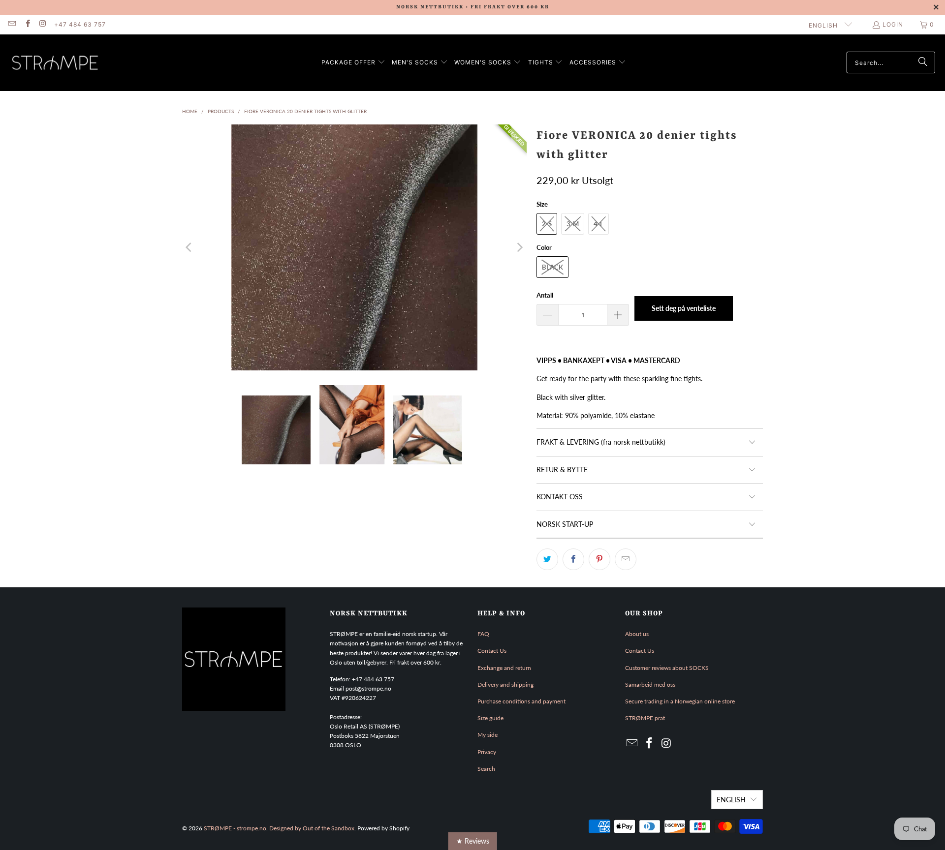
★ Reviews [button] (472, 841)
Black (552, 267)
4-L (598, 224)
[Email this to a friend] (625, 559)
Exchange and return (504, 667)
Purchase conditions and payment (521, 701)
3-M (573, 224)
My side (487, 734)
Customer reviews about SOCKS (667, 667)
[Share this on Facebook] (573, 559)
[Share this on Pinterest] (599, 559)
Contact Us (491, 650)
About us (637, 634)
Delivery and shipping (505, 684)
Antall (544, 295)
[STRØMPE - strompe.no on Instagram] (42, 24)
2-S (547, 224)
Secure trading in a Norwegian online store (680, 701)
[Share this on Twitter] (547, 559)
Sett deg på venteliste (684, 308)
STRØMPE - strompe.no (235, 828)
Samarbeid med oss (650, 684)
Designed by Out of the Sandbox (311, 828)
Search (486, 768)
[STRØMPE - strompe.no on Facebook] (27, 24)
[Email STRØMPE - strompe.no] (11, 24)
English (824, 25)
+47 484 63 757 (80, 24)
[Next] (519, 247)
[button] (353, 62)
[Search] (923, 62)
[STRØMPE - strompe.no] (55, 62)
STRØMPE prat (645, 718)
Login (892, 24)
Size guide (490, 718)
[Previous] (189, 247)
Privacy (486, 752)
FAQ (483, 634)
